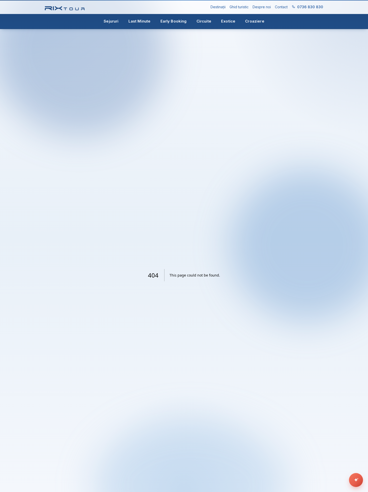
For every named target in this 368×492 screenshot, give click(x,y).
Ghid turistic (239, 7)
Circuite (204, 21)
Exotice (228, 21)
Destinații (218, 7)
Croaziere (254, 21)
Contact (281, 7)
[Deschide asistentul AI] (356, 480)
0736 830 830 (310, 7)
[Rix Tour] (65, 7)
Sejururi (111, 21)
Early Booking (173, 21)
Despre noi (262, 7)
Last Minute (139, 21)
